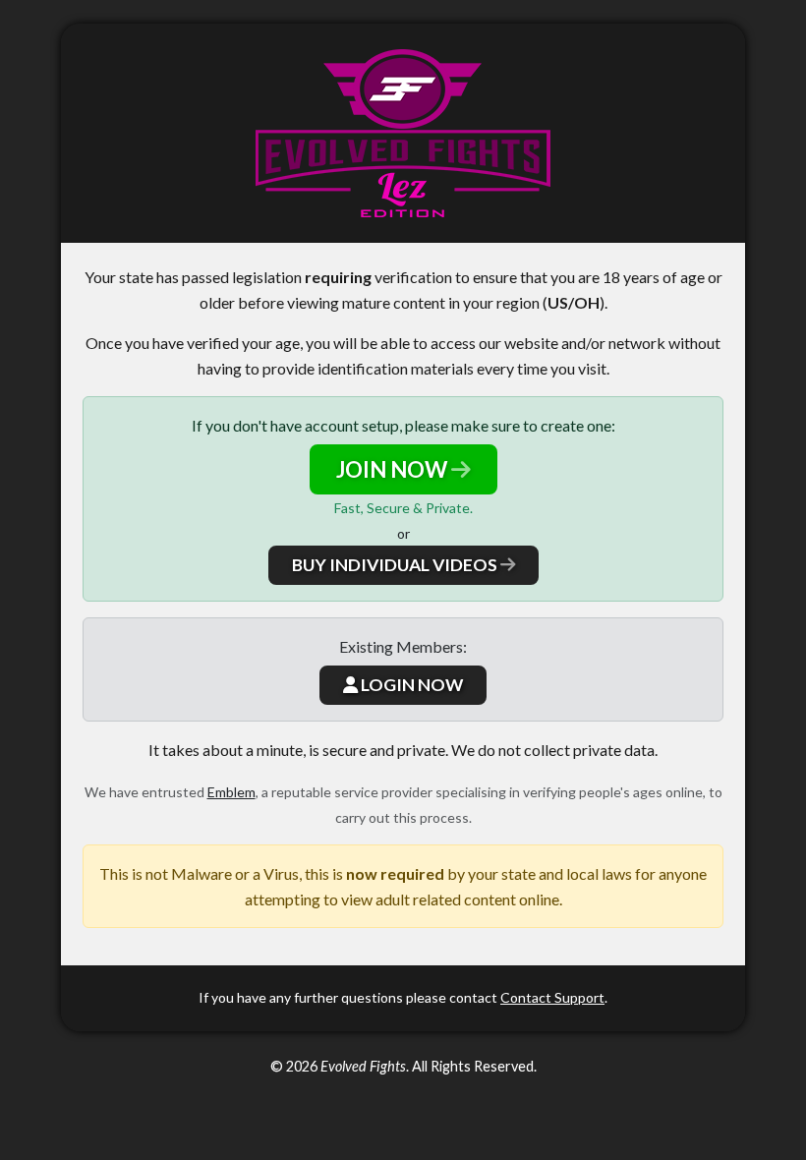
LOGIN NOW (410, 684)
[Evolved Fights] (403, 133)
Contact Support (552, 997)
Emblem (231, 791)
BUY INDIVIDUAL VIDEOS (396, 564)
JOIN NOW (393, 469)
